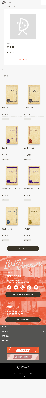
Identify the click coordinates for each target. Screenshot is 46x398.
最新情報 (5, 331)
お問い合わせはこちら (23, 320)
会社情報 (5, 340)
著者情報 (8, 6)
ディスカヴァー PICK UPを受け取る (23, 294)
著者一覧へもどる (23, 248)
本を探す (5, 326)
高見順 (13, 6)
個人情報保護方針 (15, 373)
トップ (3, 6)
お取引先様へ (6, 336)
